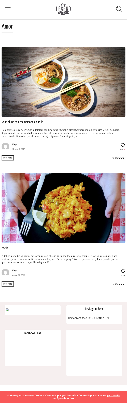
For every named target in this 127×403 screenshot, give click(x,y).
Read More (7, 158)
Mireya (14, 144)
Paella (5, 248)
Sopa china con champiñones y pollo (22, 122)
